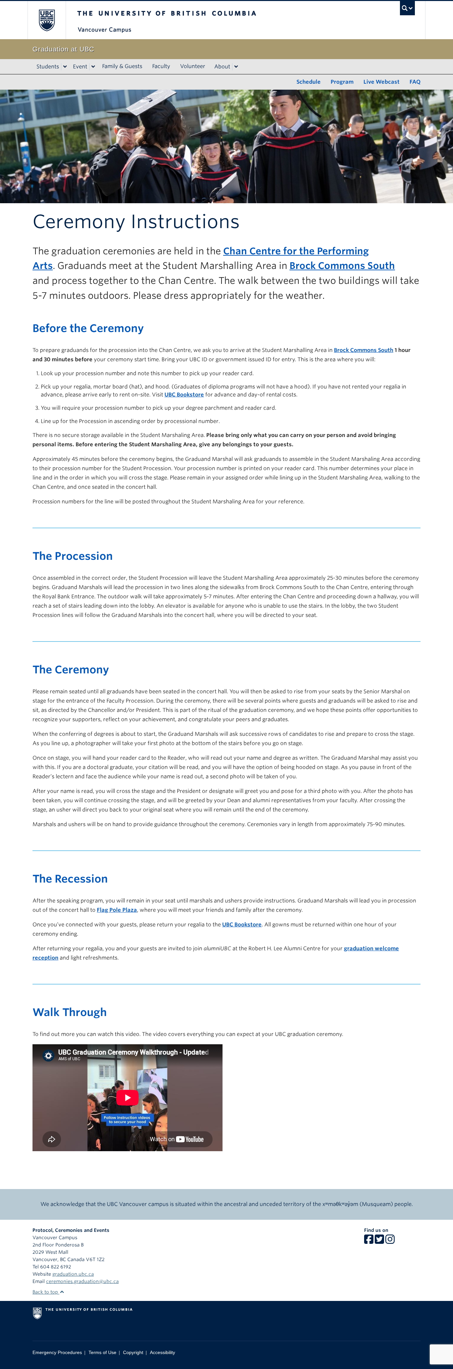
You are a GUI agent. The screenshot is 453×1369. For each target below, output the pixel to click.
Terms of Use (102, 1352)
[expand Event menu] (93, 66)
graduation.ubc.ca (73, 1274)
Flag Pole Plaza (117, 910)
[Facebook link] (368, 1241)
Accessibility (162, 1352)
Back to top (45, 1292)
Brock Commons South (342, 265)
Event (80, 66)
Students (47, 66)
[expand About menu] (236, 66)
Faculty (161, 66)
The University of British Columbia (47, 20)
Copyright (133, 1352)
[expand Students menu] (65, 66)
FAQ (415, 82)
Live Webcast (381, 82)
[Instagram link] (390, 1241)
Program (342, 82)
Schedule (308, 82)
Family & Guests (122, 66)
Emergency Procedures (57, 1352)
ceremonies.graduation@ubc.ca (82, 1281)
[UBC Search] (407, 8)
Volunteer (192, 66)
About (222, 66)
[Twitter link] (379, 1241)
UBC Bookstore (184, 394)
